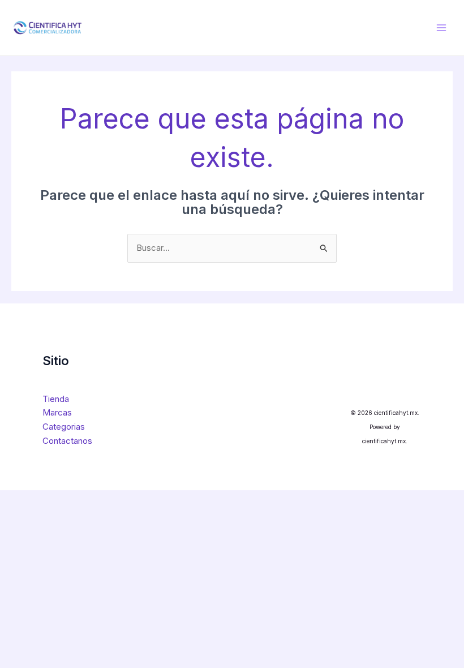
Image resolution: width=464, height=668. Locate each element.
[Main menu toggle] (441, 27)
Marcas (57, 412)
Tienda (55, 398)
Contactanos (67, 440)
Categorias (63, 426)
